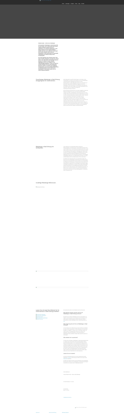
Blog (79, 3)
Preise (76, 3)
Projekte (72, 3)
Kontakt (82, 3)
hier (64, 321)
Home (63, 3)
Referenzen (65, 358)
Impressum (38, 412)
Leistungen (67, 3)
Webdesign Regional (65, 412)
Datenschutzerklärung (52, 412)
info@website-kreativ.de (67, 397)
